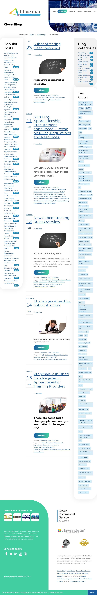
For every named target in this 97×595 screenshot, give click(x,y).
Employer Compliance (85, 489)
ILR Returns (82, 195)
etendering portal (83, 409)
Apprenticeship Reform (52, 355)
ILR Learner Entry (84, 165)
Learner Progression (84, 393)
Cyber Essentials (83, 457)
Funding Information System (84, 290)
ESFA (43, 97)
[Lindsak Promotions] (84, 542)
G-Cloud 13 (82, 478)
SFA (62, 443)
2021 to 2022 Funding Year (85, 473)
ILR (47, 189)
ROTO (80, 431)
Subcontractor (38, 100)
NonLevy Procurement (62, 198)
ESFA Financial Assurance (83, 404)
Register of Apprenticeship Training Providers (47, 449)
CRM (85, 335)
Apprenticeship (61, 189)
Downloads (87, 11)
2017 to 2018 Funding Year (42, 198)
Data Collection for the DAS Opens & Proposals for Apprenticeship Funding (10, 228)
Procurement (82, 400)
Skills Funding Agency (85, 199)
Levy (89, 369)
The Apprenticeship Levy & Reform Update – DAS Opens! (11, 198)
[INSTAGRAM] (25, 551)
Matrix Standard (83, 389)
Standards (37, 192)
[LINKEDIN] (15, 551)
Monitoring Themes (84, 444)
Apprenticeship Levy (85, 173)
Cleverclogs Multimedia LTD (16, 577)
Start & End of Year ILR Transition (85, 249)
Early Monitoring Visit (84, 448)
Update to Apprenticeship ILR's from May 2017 (11, 280)
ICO (80, 302)
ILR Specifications (84, 224)
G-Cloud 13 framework (85, 481)
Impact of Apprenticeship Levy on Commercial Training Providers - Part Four (10, 154)
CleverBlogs (62, 11)
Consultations (82, 350)
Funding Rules (83, 369)
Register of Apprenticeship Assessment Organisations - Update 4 (9, 124)
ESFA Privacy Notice (84, 298)
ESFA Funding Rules (55, 196)
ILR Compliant (52, 189)
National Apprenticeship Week (85, 364)
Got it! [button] (92, 592)
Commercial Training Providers (85, 216)
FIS (80, 188)
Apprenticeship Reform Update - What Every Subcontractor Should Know (11, 188)
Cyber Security (82, 465)
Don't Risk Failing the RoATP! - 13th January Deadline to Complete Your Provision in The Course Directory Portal (11, 60)
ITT (83, 302)
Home (54, 11)
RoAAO (90, 195)
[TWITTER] (11, 551)
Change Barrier (83, 339)
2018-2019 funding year (85, 254)
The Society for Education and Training (57, 201)
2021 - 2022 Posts (82, 65)
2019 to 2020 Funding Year (84, 327)
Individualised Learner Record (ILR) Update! (11, 94)
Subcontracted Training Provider (55, 97)
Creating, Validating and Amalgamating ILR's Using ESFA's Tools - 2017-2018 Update (11, 142)
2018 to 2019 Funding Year (85, 229)
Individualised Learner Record (85, 284)
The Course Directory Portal (84, 279)
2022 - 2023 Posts (84, 62)
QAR (87, 332)
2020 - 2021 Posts (84, 68)
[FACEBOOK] (6, 551)
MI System (37, 357)
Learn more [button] (59, 592)
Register (85, 267)
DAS (80, 267)
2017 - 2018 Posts (53, 187)
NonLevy (53, 198)
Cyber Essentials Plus (84, 461)
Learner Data (82, 396)
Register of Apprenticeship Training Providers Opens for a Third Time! (10, 75)
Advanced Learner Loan (41, 286)
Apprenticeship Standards (41, 445)
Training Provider (48, 194)
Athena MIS (82, 295)
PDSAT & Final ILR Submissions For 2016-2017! (11, 211)
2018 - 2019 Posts (84, 75)
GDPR (80, 376)
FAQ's (79, 11)
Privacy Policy (61, 571)
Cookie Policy (80, 571)
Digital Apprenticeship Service (85, 262)
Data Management (59, 194)
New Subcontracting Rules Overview (11, 268)
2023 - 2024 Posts (82, 59)
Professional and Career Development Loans (85, 436)
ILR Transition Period (85, 191)
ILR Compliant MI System (41, 196)
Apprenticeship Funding (84, 137)
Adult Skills (52, 286)
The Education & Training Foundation (45, 203)
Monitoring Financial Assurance (52, 100)
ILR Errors (81, 332)
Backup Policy (71, 571)
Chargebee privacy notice (77, 581)
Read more (41, 90)
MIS (43, 355)
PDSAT (81, 162)
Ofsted (64, 196)
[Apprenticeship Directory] (66, 543)
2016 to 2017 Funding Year (48, 357)
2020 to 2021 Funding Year (85, 453)
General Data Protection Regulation (85, 381)
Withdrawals (82, 354)
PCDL (80, 441)
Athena (81, 335)
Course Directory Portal (85, 237)
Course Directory (83, 274)
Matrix (90, 389)
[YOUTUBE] (20, 551)
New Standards (83, 346)
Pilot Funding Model (84, 343)
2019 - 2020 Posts (53, 95)
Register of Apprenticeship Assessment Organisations (83, 308)
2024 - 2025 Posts (84, 55)
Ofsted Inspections (39, 201)
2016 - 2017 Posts (53, 353)
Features (71, 11)
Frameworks (82, 270)
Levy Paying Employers (85, 372)
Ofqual (81, 385)
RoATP (62, 192)
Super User (39, 55)
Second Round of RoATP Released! (9, 218)
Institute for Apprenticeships (83, 358)
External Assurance (39, 102)
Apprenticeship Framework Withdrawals (85, 321)
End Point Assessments (85, 234)
